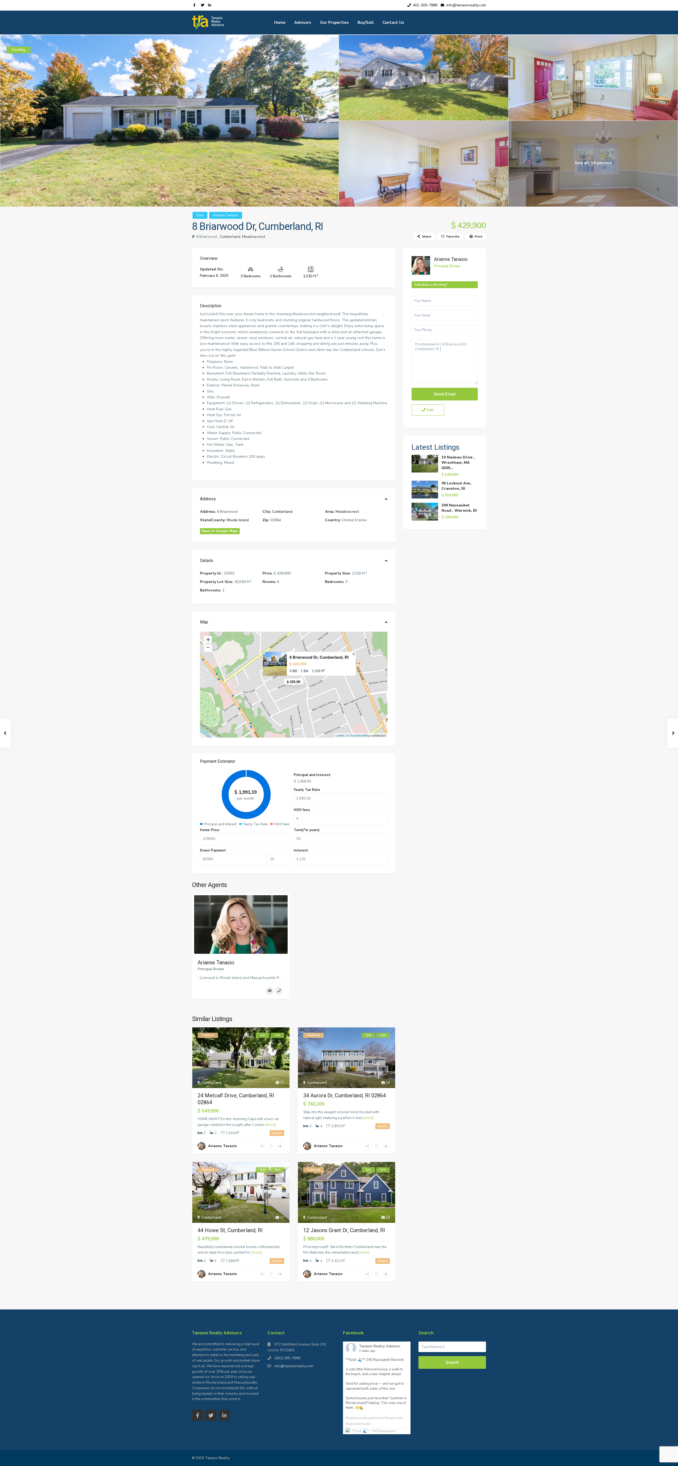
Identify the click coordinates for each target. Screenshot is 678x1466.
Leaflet (340, 735)
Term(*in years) (307, 830)
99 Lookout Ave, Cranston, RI (456, 486)
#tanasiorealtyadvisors (365, 1418)
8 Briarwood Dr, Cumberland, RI (319, 657)
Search (452, 1362)
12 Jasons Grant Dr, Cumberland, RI (344, 1230)
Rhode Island (238, 520)
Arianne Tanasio (225, 215)
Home (280, 22)
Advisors (302, 22)
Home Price (209, 830)
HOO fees (302, 810)
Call (429, 409)
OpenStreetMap (360, 735)
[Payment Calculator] (293, 762)
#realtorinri (394, 1418)
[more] (270, 1124)
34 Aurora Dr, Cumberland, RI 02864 (344, 1095)
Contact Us (393, 22)
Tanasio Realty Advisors (379, 1346)
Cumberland (230, 236)
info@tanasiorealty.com (293, 1366)
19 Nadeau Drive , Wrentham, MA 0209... (458, 462)
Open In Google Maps (220, 531)
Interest (301, 850)
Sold (200, 215)
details (277, 1133)
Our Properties (334, 22)
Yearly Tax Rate (307, 789)
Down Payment (213, 850)
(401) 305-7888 (287, 1358)
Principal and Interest (312, 775)
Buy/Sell (366, 22)
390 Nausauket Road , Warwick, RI (459, 508)
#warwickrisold (358, 1424)
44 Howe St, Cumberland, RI (230, 1230)
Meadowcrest (253, 236)
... (281, 977)
